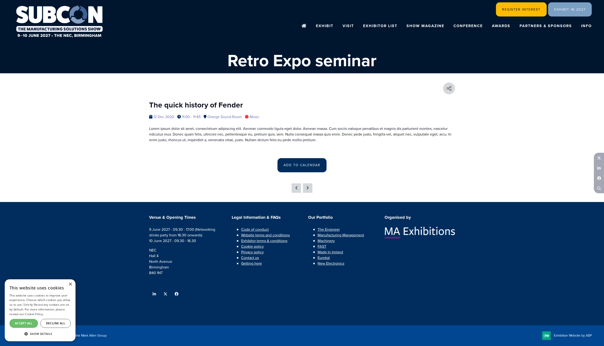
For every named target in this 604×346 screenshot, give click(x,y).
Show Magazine (425, 26)
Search (599, 188)
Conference (468, 26)
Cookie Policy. (34, 314)
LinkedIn (599, 168)
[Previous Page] (296, 188)
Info (586, 26)
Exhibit (324, 26)
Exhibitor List (380, 26)
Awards (501, 26)
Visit (348, 26)
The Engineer (329, 229)
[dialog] (40, 310)
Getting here (251, 263)
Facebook (599, 178)
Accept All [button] (24, 323)
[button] (40, 334)
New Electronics (331, 263)
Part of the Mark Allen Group (86, 335)
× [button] (70, 284)
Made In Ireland (330, 252)
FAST (322, 246)
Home (304, 26)
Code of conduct (255, 229)
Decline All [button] (55, 323)
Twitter (599, 158)
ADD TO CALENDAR (302, 165)
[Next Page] (307, 188)
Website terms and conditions (265, 235)
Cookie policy (252, 246)
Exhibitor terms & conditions (264, 240)
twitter (165, 294)
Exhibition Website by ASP (573, 335)
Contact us (250, 257)
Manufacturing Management (341, 235)
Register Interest (521, 9)
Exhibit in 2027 (570, 9)
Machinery (326, 240)
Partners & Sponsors (546, 26)
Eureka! (324, 257)
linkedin (154, 294)
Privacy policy (252, 252)
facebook (176, 294)
